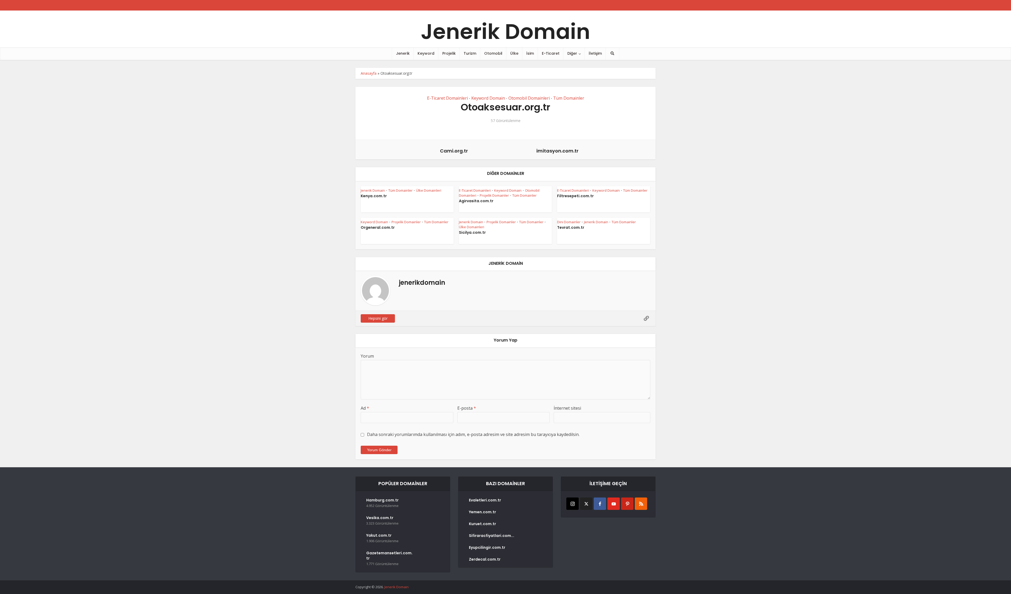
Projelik (449, 53)
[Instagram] (572, 503)
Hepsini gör (378, 318)
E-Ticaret (550, 53)
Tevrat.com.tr (570, 227)
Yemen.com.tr (482, 512)
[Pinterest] (627, 503)
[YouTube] (613, 503)
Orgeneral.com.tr (378, 227)
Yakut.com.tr (378, 535)
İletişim (595, 53)
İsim (530, 53)
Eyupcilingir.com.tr (487, 547)
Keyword (426, 53)
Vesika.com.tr (379, 517)
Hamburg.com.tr (382, 500)
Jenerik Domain (505, 31)
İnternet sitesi (567, 408)
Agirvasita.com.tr (476, 201)
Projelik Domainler (494, 195)
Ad (365, 408)
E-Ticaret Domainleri (447, 98)
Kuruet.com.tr (482, 523)
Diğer (572, 53)
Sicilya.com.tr (472, 232)
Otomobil (493, 53)
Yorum (367, 356)
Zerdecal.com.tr (484, 559)
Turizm (470, 53)
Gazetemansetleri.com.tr (389, 555)
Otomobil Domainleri (529, 98)
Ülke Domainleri (428, 190)
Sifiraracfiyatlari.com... (491, 535)
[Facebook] (600, 503)
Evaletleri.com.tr (485, 500)
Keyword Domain (488, 98)
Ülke (514, 53)
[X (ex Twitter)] (586, 503)
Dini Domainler (569, 222)
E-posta (466, 408)
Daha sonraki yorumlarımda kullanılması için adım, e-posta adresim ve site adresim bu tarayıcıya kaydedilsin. (473, 434)
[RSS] (641, 503)
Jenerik (403, 53)
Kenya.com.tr (374, 196)
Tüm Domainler (568, 98)
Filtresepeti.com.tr (575, 196)
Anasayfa (368, 73)
